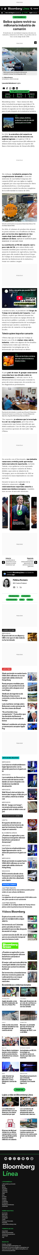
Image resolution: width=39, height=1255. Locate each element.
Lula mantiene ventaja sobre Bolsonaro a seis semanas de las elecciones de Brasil (13, 706)
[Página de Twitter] (10, 1158)
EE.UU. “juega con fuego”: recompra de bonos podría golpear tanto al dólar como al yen (13, 808)
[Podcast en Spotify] (31, 1158)
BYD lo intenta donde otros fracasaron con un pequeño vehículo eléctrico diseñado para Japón (13, 877)
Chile (3, 1193)
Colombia (4, 1190)
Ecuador (4, 1196)
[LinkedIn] (20, 587)
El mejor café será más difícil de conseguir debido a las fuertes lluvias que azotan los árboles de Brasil (14, 965)
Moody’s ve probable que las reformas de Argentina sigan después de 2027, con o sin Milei (28, 1028)
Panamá (4, 1198)
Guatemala (5, 1206)
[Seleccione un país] (5, 9)
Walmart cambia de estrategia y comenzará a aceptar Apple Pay (14, 726)
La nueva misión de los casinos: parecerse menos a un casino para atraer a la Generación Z (28, 1134)
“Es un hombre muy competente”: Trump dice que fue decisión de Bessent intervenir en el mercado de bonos (14, 716)
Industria (30, 599)
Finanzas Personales (7, 1221)
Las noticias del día (11, 599)
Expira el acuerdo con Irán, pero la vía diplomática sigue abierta (13, 919)
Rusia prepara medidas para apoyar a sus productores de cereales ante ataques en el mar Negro (13, 687)
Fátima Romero (8, 77)
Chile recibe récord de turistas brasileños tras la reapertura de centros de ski (10, 1027)
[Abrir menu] (2, 8)
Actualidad (5, 1218)
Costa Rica (5, 1201)
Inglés (18, 83)
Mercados (5, 1214)
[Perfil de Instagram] (18, 1158)
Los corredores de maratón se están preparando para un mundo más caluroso (27, 1111)
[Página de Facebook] (5, 1158)
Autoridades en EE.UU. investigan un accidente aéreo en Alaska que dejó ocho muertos (28, 1054)
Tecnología (5, 1235)
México (4, 1187)
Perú (3, 1195)
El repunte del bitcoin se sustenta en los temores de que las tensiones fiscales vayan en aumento (13, 826)
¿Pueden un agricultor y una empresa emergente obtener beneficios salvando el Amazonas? (13, 838)
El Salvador (5, 1203)
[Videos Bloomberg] (19, 911)
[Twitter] (17, 587)
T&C (3, 1237)
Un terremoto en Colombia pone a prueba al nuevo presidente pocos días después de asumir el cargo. (14, 928)
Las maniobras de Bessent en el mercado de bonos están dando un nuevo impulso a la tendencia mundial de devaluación (13, 781)
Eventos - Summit (6, 1244)
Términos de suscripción (8, 1234)
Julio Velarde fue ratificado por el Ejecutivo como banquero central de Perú (9, 1079)
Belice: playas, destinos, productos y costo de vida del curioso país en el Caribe (24, 120)
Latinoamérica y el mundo (8, 1184)
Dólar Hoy (4, 1216)
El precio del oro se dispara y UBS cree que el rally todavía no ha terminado (13, 638)
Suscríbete (5, 1231)
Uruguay (4, 1200)
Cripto (3, 1219)
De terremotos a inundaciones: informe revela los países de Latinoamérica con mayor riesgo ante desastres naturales (14, 977)
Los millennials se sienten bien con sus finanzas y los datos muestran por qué (11, 562)
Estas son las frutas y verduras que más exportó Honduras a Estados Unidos (25, 358)
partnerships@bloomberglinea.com (11, 1245)
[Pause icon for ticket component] (2, 13)
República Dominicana (8, 1204)
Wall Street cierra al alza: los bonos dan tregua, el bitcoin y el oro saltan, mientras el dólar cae (14, 795)
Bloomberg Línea (14, 596)
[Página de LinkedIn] (23, 1158)
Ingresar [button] (35, 8)
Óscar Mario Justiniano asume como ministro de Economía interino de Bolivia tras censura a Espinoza (10, 1054)
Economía (4, 1213)
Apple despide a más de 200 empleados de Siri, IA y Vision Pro (10, 1003)
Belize (21, 599)
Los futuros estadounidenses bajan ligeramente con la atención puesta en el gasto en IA (27, 563)
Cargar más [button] (19, 1089)
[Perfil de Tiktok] (27, 1158)
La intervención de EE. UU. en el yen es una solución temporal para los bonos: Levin (14, 937)
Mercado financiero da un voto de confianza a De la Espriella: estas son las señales (28, 1004)
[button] (35, 42)
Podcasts (4, 1222)
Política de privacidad (7, 1232)
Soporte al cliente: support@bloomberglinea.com (15, 1249)
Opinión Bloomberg (9, 884)
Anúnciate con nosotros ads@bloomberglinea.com (15, 1247)
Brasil (3, 1185)
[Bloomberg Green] (19, 945)
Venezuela (4, 1192)
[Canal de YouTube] (14, 1158)
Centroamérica (19, 17)
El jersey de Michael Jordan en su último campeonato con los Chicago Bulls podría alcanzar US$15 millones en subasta (9, 1135)
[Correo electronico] (14, 587)
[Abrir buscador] (31, 8)
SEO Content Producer (20, 583)
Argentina (4, 1188)
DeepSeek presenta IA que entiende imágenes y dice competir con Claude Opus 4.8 (28, 1079)
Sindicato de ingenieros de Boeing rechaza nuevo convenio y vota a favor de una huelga (14, 697)
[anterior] (3, 562)
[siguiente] (35, 562)
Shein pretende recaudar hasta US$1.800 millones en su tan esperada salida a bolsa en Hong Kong (14, 676)
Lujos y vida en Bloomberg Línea (17, 1095)
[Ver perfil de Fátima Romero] (7, 584)
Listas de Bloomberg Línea (9, 1224)
